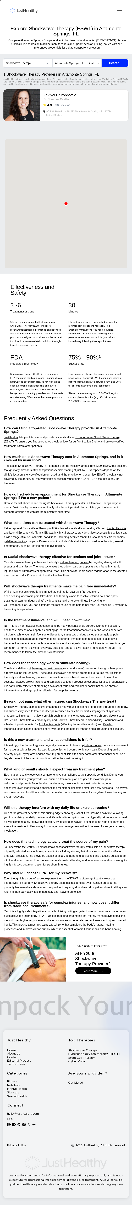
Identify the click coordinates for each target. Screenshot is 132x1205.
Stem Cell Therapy (81, 1057)
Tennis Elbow (17, 720)
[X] (29, 1124)
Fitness (12, 1081)
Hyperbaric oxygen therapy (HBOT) (94, 1053)
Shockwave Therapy (83, 1050)
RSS (10, 1118)
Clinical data (17, 322)
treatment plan (18, 604)
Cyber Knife (76, 1061)
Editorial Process (19, 1060)
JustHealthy (11, 437)
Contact (13, 1057)
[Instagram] (9, 1124)
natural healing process (74, 562)
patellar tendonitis (15, 541)
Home (11, 1050)
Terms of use (16, 1064)
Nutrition (13, 1085)
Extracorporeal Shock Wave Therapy (97, 437)
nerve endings (78, 600)
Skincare (13, 1092)
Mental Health (17, 1088)
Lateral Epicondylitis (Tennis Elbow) (31, 532)
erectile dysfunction (52, 545)
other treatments (102, 754)
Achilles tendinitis (49, 724)
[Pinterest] (19, 1124)
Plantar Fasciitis (116, 528)
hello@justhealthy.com (23, 1113)
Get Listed (75, 1082)
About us (13, 1053)
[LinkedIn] (14, 1124)
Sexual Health (17, 1096)
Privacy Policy (16, 1145)
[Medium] (34, 1124)
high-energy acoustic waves (46, 668)
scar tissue (25, 566)
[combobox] (28, 63)
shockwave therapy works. (77, 847)
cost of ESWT (69, 878)
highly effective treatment (19, 864)
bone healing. (113, 929)
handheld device (79, 855)
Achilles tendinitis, (80, 537)
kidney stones (92, 745)
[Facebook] (24, 1124)
